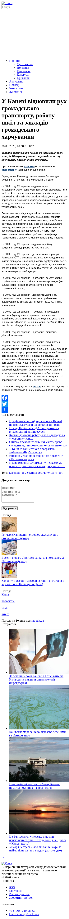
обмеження (28, 472)
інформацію (9, 169)
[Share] (34, 410)
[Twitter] (34, 404)
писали (37, 386)
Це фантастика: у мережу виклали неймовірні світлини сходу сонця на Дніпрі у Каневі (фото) (37, 840)
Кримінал (23, 78)
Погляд (14, 85)
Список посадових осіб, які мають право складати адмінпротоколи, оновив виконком (38, 443)
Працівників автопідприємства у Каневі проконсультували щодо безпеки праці (35, 423)
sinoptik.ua (37, 620)
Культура (23, 74)
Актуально (16, 81)
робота (40, 472)
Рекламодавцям (19, 894)
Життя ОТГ (16, 91)
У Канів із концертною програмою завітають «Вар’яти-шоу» (32, 450)
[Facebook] (34, 398)
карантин (15, 472)
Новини (14, 60)
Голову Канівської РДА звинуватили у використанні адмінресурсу (34, 430)
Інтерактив (16, 88)
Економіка (23, 71)
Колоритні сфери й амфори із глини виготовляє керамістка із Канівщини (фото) (33, 582)
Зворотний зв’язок (21, 897)
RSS (12, 887)
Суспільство (25, 64)
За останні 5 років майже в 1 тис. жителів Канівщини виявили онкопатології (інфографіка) (36, 679)
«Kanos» (29, 166)
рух (47, 472)
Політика (23, 67)
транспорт (56, 472)
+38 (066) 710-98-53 (22, 910)
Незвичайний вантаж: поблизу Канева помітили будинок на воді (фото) (34, 786)
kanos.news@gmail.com (24, 914)
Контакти (15, 890)
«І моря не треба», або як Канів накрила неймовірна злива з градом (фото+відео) (35, 848)
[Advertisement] (34, 33)
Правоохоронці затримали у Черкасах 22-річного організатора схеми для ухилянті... (37, 464)
